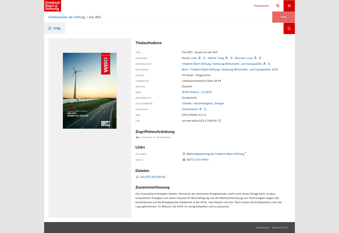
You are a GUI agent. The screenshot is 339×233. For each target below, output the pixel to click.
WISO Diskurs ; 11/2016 (197, 92)
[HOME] (52, 5)
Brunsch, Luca (244, 58)
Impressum (262, 227)
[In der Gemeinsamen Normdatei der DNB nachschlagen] (204, 58)
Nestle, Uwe (189, 58)
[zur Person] (199, 58)
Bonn (185, 69)
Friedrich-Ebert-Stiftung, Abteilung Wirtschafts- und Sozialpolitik (230, 69)
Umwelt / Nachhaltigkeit (197, 103)
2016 (275, 69)
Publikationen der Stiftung (66, 17)
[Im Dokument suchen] (289, 28)
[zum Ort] (200, 109)
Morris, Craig (216, 58)
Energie (219, 103)
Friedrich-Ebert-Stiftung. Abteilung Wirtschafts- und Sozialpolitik (222, 63)
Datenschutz (280, 227)
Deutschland (190, 109)
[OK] (278, 5)
